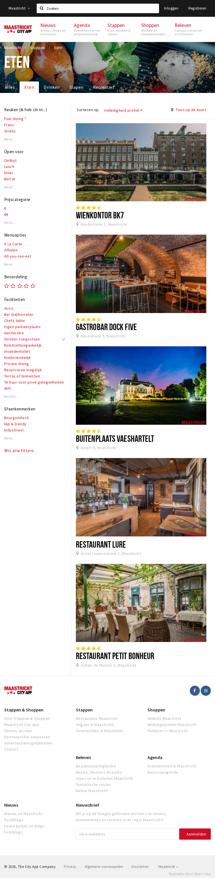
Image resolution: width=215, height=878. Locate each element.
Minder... (11, 396)
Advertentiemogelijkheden (28, 743)
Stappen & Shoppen (23, 710)
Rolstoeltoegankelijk (23, 345)
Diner (8, 172)
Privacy (70, 866)
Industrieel (14, 430)
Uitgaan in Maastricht (94, 724)
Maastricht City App (21, 724)
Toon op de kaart (190, 109)
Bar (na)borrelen (19, 314)
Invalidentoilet (17, 351)
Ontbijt (10, 160)
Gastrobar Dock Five (106, 326)
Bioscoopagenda (163, 772)
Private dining (16, 363)
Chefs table (14, 320)
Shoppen (156, 710)
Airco (8, 308)
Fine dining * (15, 118)
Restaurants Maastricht (97, 718)
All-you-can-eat (17, 256)
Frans (9, 124)
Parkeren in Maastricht (168, 730)
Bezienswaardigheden (96, 766)
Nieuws (11, 805)
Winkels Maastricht (164, 718)
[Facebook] (195, 691)
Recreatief (103, 87)
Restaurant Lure (101, 544)
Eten (29, 87)
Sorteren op (88, 109)
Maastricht (17, 8)
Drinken (52, 87)
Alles (10, 87)
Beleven (83, 757)
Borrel (9, 178)
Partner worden (18, 730)
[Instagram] (206, 691)
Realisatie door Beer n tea (190, 874)
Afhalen (11, 250)
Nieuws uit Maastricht (23, 813)
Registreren (197, 8)
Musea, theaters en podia (99, 772)
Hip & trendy (15, 423)
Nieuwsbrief (87, 805)
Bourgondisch (16, 417)
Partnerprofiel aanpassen (27, 736)
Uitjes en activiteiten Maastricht (104, 778)
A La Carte (13, 243)
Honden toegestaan (22, 339)
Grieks (10, 131)
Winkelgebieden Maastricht (172, 724)
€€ (6, 214)
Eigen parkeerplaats (22, 326)
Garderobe (14, 332)
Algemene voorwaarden (104, 866)
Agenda (155, 757)
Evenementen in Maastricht (172, 766)
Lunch (9, 166)
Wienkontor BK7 (100, 215)
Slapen (76, 87)
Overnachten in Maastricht (99, 730)
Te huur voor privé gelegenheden (34, 382)
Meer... (9, 139)
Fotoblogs (13, 832)
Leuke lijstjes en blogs (24, 825)
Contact (11, 749)
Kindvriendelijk (17, 357)
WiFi (7, 388)
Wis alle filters (19, 450)
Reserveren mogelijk (23, 369)
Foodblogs (14, 819)
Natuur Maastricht (92, 790)
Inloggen (171, 8)
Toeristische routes (93, 784)
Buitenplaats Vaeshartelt (115, 438)
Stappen (84, 710)
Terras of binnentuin (22, 376)
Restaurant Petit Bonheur (115, 655)
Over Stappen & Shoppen (27, 718)
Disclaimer (140, 866)
